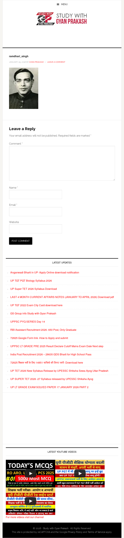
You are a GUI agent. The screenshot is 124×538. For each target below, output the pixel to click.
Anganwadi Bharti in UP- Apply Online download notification (44, 272)
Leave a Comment (56, 62)
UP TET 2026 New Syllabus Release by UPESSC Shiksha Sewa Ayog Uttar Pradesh (59, 371)
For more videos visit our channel (25, 517)
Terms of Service (96, 532)
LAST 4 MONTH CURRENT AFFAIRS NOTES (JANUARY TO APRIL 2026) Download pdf (62, 297)
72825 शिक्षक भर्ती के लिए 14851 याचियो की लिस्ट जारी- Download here (46, 362)
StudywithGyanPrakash (62, 19)
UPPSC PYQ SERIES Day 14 (27, 321)
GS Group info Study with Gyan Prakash (33, 313)
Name (13, 187)
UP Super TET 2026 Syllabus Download (33, 289)
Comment (16, 143)
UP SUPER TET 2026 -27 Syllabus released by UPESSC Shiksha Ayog (51, 379)
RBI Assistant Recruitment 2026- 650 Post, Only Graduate (43, 330)
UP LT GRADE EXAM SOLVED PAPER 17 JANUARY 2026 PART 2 (49, 387)
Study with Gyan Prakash (55, 528)
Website (14, 222)
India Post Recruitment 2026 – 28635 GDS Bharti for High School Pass (50, 354)
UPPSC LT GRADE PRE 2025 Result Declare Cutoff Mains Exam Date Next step (56, 346)
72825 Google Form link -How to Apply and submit (39, 338)
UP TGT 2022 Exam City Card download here (36, 305)
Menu (64, 4)
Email (13, 204)
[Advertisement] (62, 36)
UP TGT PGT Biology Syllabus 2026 (31, 280)
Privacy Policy (75, 532)
